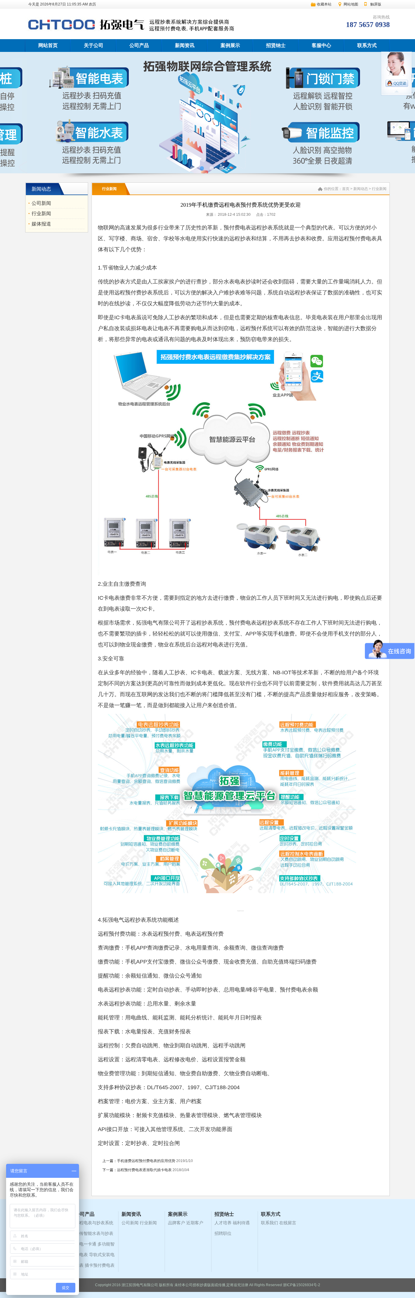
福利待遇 (241, 1222)
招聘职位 (223, 1233)
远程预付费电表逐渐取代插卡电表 (144, 1170)
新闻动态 (360, 189)
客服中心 (321, 45)
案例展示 (230, 45)
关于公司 (93, 45)
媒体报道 (41, 223)
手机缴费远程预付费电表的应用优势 (146, 1161)
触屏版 (375, 4)
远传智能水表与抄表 (94, 1233)
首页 (345, 189)
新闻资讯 (184, 45)
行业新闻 (41, 213)
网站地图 (351, 4)
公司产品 (139, 45)
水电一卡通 (85, 1244)
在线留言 (287, 1222)
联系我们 (269, 1222)
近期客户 (194, 1222)
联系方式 (367, 45)
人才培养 (223, 1222)
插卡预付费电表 (100, 1265)
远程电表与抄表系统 (94, 1222)
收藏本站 (324, 4)
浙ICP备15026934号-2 (301, 1285)
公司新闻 (41, 203)
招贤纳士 (276, 45)
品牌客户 (176, 1222)
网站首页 (48, 45)
